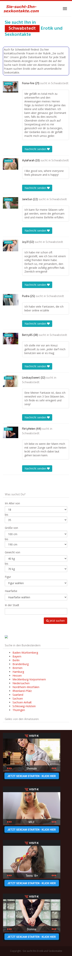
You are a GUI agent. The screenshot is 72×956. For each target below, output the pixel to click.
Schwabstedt (60, 83)
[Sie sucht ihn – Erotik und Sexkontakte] (21, 8)
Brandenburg (20, 664)
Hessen (17, 675)
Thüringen (18, 710)
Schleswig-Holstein (24, 706)
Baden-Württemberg (25, 652)
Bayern (16, 656)
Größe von (11, 528)
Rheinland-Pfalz (22, 691)
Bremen (17, 668)
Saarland (17, 694)
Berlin (16, 660)
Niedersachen (21, 683)
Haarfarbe (11, 591)
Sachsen (17, 698)
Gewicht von (12, 552)
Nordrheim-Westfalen (25, 687)
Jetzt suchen (57, 620)
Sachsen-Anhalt (22, 702)
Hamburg (18, 672)
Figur (8, 577)
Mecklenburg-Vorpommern (29, 679)
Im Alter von (12, 503)
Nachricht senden (36, 149)
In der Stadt (12, 605)
